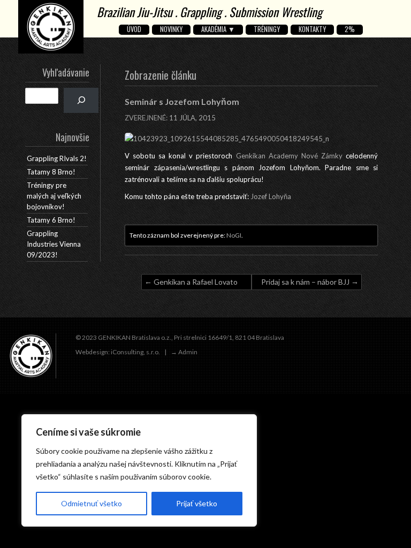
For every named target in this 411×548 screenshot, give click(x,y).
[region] (139, 470)
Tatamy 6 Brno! (51, 220)
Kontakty (312, 29)
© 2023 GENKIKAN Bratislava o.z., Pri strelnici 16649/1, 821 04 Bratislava (179, 337)
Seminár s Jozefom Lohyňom (182, 101)
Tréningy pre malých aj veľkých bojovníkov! (54, 196)
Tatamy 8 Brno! (51, 172)
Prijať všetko (196, 503)
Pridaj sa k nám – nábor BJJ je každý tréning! (305, 283)
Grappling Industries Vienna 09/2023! (54, 244)
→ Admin (184, 352)
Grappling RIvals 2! (57, 158)
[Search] (81, 100)
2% (350, 29)
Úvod (134, 29)
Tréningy (267, 29)
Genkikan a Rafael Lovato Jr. (196, 283)
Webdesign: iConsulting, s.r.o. (117, 352)
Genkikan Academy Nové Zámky (289, 155)
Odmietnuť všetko (91, 503)
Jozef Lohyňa (270, 196)
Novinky (171, 29)
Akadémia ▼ (218, 29)
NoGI (233, 235)
